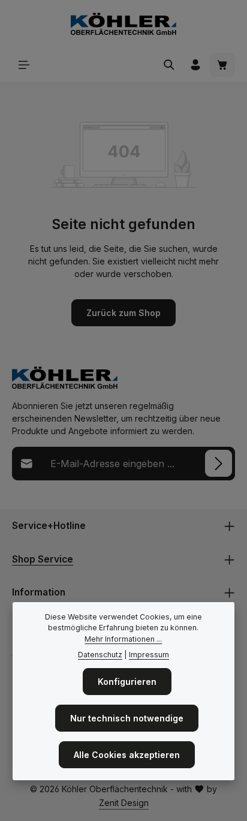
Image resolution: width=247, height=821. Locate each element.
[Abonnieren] (218, 463)
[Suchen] (169, 65)
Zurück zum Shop (123, 313)
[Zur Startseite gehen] (123, 24)
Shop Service (42, 559)
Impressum (149, 654)
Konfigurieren (127, 681)
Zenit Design (124, 803)
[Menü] (24, 65)
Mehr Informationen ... (123, 638)
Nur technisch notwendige (126, 718)
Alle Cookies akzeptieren (127, 755)
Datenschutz (100, 654)
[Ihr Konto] (195, 65)
